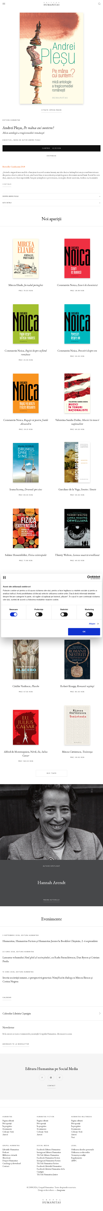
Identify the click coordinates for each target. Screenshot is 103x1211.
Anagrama (61, 1190)
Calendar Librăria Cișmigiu (17, 1013)
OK (84, 632)
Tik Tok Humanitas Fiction (48, 1163)
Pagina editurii (8, 1120)
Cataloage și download (12, 1163)
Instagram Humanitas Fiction (48, 1160)
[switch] (38, 614)
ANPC (74, 1160)
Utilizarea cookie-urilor (80, 1152)
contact (51, 1086)
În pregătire (7, 1126)
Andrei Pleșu (12, 127)
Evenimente (7, 1129)
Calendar (7, 997)
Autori (5, 1134)
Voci (73, 1137)
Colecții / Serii (8, 1131)
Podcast (6, 1152)
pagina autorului (51, 900)
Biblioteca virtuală (10, 1155)
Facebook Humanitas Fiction (48, 1158)
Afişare (92, 624)
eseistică (7, 140)
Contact (6, 1166)
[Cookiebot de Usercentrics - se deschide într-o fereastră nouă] (89, 577)
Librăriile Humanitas (11, 1149)
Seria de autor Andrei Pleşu (27, 140)
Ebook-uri (6, 1158)
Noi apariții (7, 1123)
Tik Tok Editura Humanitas (48, 1155)
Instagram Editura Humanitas (49, 1152)
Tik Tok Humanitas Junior (47, 1174)
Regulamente (76, 1158)
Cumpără (51, 148)
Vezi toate (52, 773)
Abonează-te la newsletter (16, 1044)
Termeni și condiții (78, 1155)
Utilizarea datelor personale (82, 1149)
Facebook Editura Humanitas (48, 1149)
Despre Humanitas (10, 1160)
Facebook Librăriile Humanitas (49, 1166)
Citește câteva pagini (51, 110)
